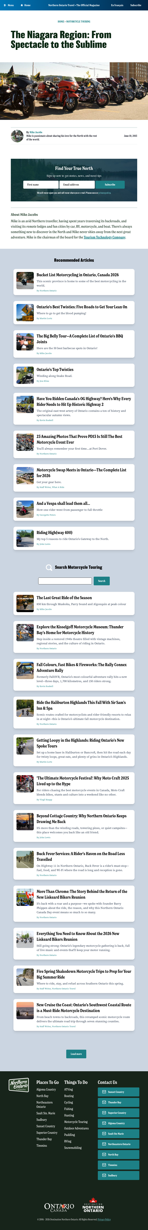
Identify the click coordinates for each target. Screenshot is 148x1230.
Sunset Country (45, 1126)
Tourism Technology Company (104, 237)
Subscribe (135, 5)
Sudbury (41, 1120)
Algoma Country (46, 1089)
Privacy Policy (104, 1219)
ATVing (68, 1089)
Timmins (41, 1146)
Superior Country (46, 1133)
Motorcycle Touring (78, 21)
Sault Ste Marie (116, 1133)
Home (27, 5)
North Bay (42, 1096)
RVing (67, 1141)
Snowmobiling (73, 1148)
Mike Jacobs (36, 132)
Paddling (69, 1135)
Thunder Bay (44, 1139)
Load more (76, 1054)
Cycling (68, 1102)
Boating (69, 1096)
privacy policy (104, 193)
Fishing (68, 1109)
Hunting (69, 1115)
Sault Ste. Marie (45, 1113)
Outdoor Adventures (76, 1128)
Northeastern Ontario (119, 1144)
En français (117, 5)
